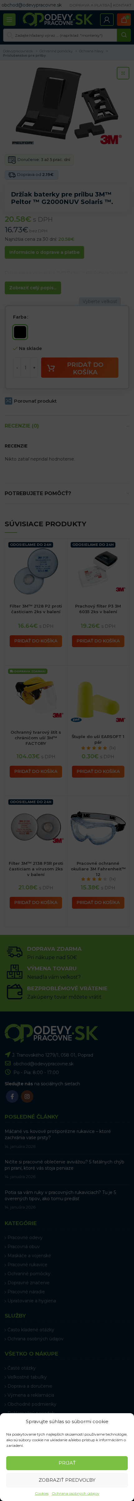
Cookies (42, 1493)
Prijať (67, 1463)
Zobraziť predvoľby (67, 1480)
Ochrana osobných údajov (75, 1493)
